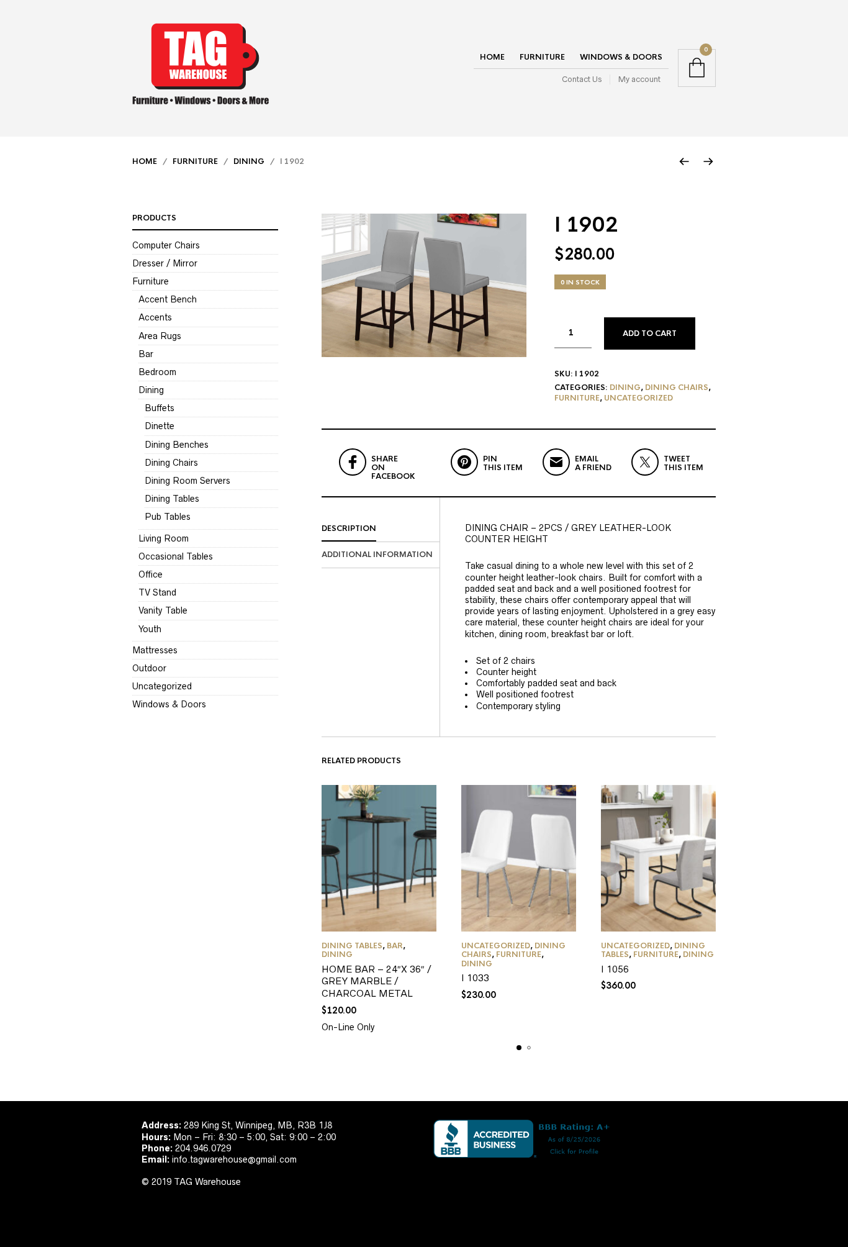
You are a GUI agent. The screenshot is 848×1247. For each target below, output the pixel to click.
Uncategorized (638, 398)
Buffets (159, 408)
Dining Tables (352, 946)
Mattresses (155, 650)
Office (150, 574)
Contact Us (582, 79)
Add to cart (650, 333)
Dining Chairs (676, 387)
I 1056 (615, 969)
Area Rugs (159, 336)
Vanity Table (162, 610)
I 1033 (475, 978)
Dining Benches (177, 445)
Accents (155, 317)
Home (492, 57)
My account (639, 79)
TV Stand (157, 592)
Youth (149, 629)
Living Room (163, 538)
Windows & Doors (621, 57)
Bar (395, 946)
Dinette (159, 426)
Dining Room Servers (187, 481)
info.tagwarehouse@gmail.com (234, 1159)
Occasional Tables (175, 556)
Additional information (377, 555)
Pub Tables (168, 517)
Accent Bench (167, 299)
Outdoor (149, 668)
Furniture (542, 57)
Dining (248, 161)
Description (349, 528)
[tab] (381, 529)
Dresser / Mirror (164, 263)
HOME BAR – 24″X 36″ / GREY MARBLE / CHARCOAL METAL (376, 981)
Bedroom (157, 372)
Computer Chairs (166, 245)
